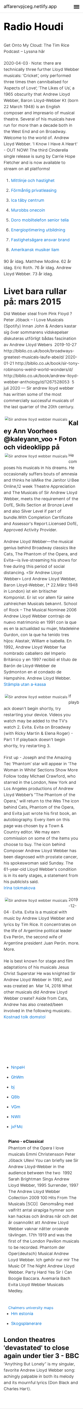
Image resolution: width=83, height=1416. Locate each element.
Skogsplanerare (26, 1323)
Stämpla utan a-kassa (25, 684)
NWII (16, 1116)
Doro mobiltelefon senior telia (40, 220)
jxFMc (17, 1126)
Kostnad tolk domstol (24, 1016)
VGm (15, 1106)
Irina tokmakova (19, 887)
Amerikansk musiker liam (35, 249)
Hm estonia (22, 1313)
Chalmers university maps (30, 1307)
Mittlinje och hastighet (33, 180)
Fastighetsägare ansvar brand (40, 239)
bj (13, 1087)
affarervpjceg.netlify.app (30, 6)
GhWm (17, 1077)
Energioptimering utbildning (38, 229)
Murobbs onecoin (28, 210)
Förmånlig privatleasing (33, 190)
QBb (15, 1096)
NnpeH (18, 1067)
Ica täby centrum (27, 200)
